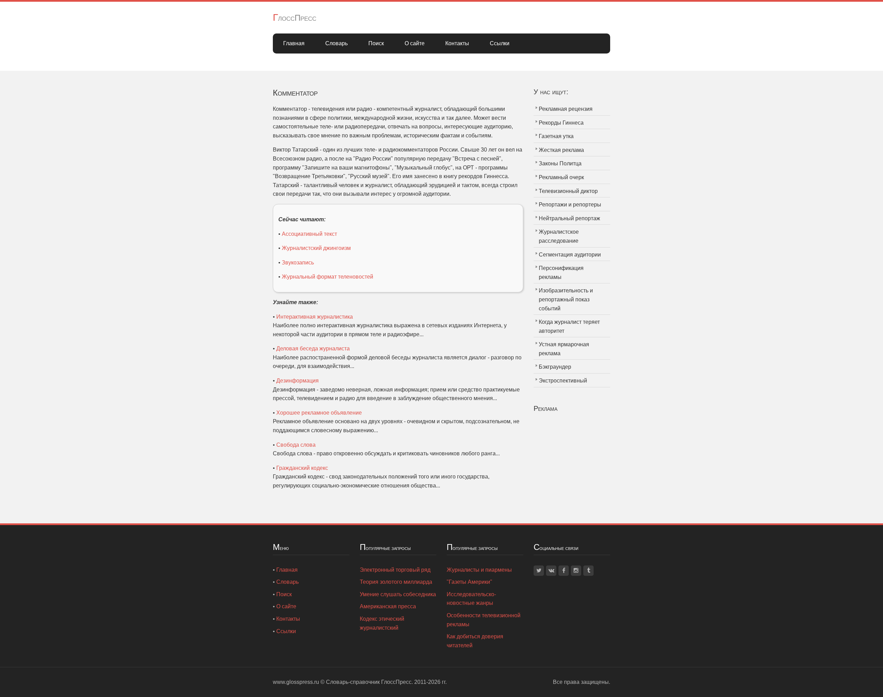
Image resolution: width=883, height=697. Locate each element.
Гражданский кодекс (302, 468)
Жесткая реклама (561, 150)
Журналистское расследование (559, 236)
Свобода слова (296, 445)
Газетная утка (556, 136)
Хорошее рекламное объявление (319, 413)
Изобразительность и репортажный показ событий (566, 299)
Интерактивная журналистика (314, 317)
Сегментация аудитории (570, 255)
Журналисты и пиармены (479, 570)
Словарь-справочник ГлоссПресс (368, 682)
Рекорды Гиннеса (561, 123)
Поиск (376, 43)
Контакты (457, 43)
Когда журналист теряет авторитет (569, 326)
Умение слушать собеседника (398, 594)
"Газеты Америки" (469, 582)
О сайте (415, 43)
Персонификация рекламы (561, 272)
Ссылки (499, 43)
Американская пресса (388, 606)
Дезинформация (297, 381)
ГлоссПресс (294, 17)
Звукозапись (298, 262)
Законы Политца (560, 163)
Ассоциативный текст (309, 234)
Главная (294, 43)
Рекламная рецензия (566, 109)
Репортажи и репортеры (570, 204)
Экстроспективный (563, 381)
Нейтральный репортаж (569, 218)
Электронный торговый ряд (395, 570)
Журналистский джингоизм (316, 248)
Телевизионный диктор (568, 191)
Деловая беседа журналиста (313, 348)
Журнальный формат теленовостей (327, 277)
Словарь (336, 43)
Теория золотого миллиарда (396, 582)
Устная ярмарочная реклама (564, 348)
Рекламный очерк (561, 177)
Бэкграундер (555, 367)
